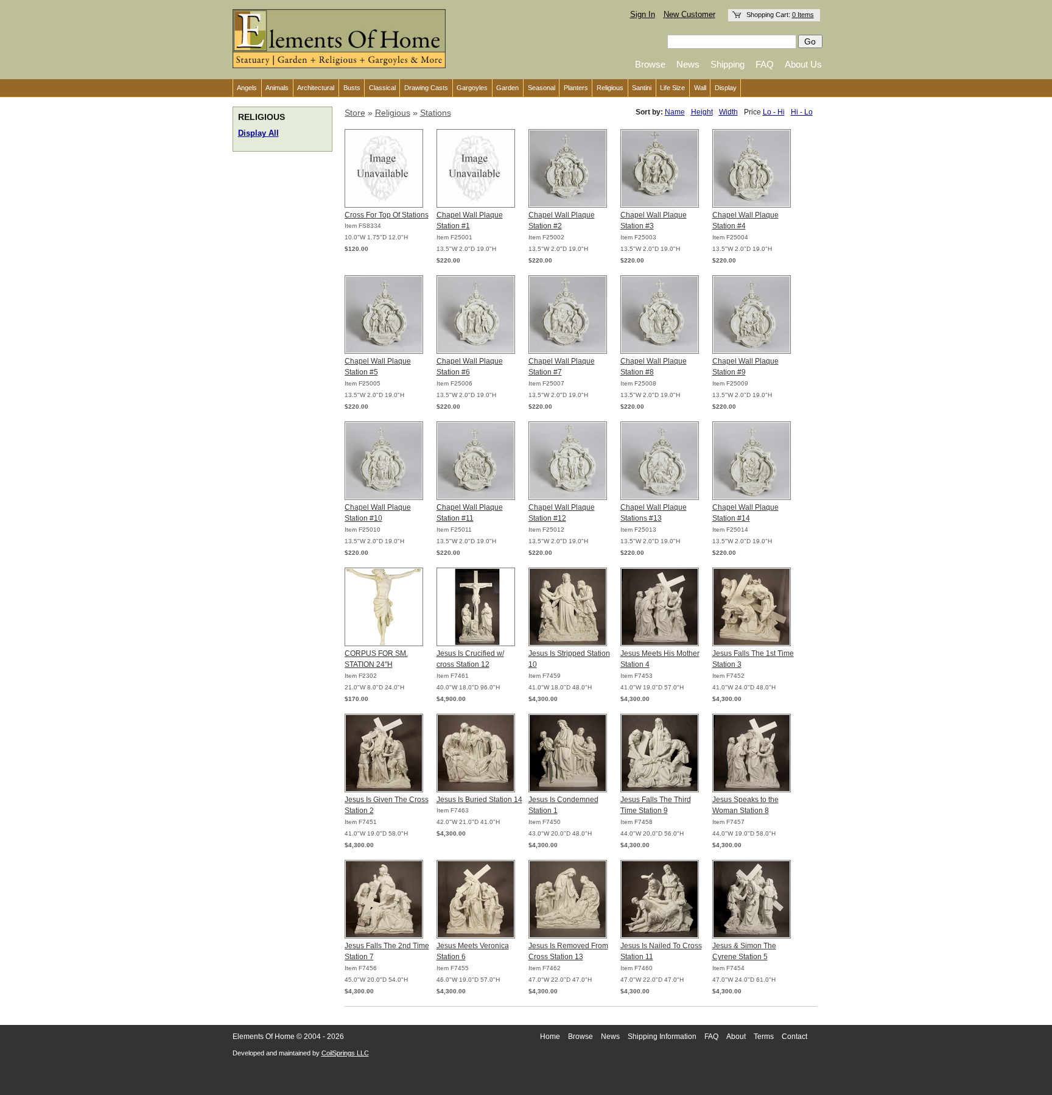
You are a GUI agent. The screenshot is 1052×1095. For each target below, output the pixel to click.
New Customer (689, 14)
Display (726, 87)
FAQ (765, 64)
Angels (247, 87)
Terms (764, 1036)
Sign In (642, 14)
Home (550, 1036)
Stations (435, 113)
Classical (382, 87)
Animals (277, 87)
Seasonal (541, 87)
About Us (803, 64)
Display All (258, 133)
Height (702, 112)
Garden (507, 87)
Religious (610, 87)
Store (355, 113)
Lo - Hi (774, 112)
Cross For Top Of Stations (387, 215)
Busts (351, 87)
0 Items (803, 14)
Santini (641, 87)
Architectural (315, 87)
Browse (650, 64)
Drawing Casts (426, 87)
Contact (794, 1036)
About (736, 1036)
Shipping (727, 64)
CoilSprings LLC (345, 1053)
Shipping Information (662, 1036)
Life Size (672, 87)
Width (728, 112)
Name (675, 112)
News (688, 64)
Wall (700, 87)
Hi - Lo (802, 112)
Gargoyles (472, 87)
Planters (576, 87)
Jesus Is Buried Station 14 (479, 799)
